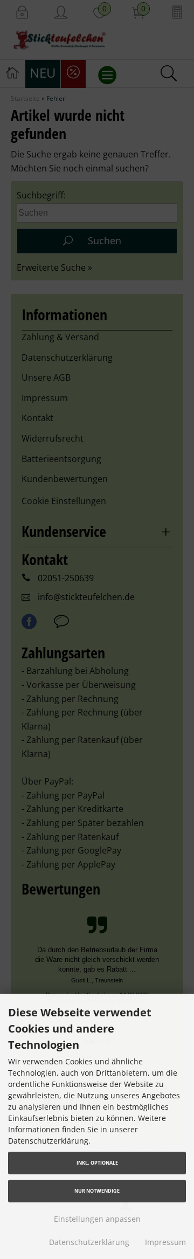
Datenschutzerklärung (89, 1242)
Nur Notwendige (97, 1190)
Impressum (165, 1242)
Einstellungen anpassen (97, 1219)
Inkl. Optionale (97, 1162)
